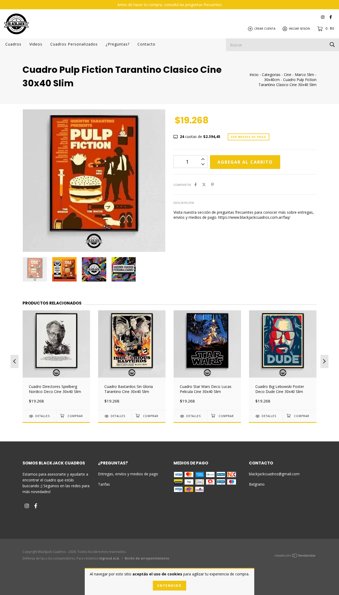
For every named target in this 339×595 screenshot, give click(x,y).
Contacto (146, 44)
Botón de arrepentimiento (147, 558)
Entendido (169, 585)
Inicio (253, 74)
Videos (35, 44)
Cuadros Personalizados (74, 44)
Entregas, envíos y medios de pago (128, 473)
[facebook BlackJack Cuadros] (330, 17)
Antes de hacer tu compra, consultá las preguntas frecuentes (169, 4)
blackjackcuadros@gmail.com (274, 473)
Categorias (271, 74)
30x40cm (272, 79)
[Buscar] (332, 44)
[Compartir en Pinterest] (212, 184)
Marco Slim (304, 74)
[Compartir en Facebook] (195, 184)
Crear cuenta (264, 28)
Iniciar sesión (299, 28)
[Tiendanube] (295, 556)
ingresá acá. (109, 558)
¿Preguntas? (118, 44)
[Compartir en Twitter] (204, 184)
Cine (287, 74)
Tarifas (104, 484)
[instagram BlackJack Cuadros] (323, 17)
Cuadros (13, 44)
